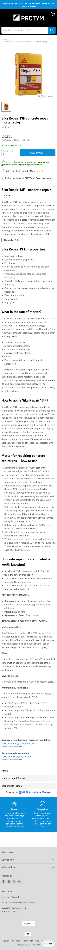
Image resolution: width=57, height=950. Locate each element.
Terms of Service (31, 941)
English (27, 923)
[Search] (52, 30)
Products (16, 941)
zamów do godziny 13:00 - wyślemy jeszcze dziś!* (25, 163)
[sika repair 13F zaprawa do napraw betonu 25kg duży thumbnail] (6, 106)
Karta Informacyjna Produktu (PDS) (19, 743)
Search (6, 941)
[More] (39, 171)
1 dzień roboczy (28, 162)
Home (4, 39)
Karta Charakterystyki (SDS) (15, 756)
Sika (6, 127)
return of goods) (16, 826)
